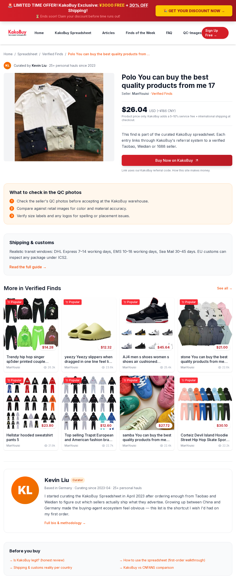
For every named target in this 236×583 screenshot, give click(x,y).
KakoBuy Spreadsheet (73, 33)
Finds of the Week (140, 33)
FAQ (169, 33)
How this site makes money (190, 170)
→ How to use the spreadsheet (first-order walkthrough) (162, 560)
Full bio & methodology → (65, 523)
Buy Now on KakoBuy (174, 160)
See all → (224, 288)
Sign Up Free (211, 33)
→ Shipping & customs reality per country (40, 567)
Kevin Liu (39, 65)
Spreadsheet (27, 54)
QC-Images (192, 33)
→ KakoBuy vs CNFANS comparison (146, 567)
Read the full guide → (28, 267)
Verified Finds (52, 54)
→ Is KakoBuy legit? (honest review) (37, 560)
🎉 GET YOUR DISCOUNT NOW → (194, 11)
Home (39, 33)
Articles (108, 33)
